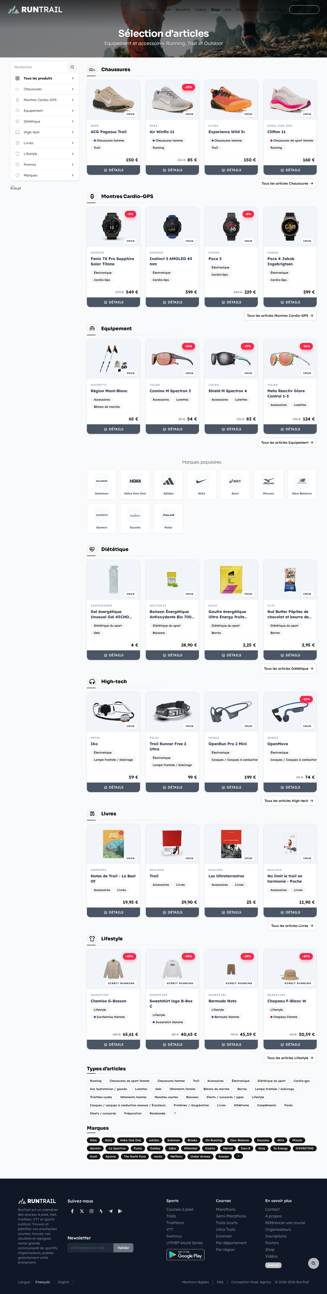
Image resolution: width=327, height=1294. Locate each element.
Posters (272, 1242)
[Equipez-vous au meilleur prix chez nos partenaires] (44, 188)
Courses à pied (179, 1209)
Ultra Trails (226, 1229)
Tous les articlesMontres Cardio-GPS (277, 315)
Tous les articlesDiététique (286, 668)
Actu (228, 9)
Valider (123, 1248)
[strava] (101, 1211)
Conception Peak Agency (251, 1282)
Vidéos (200, 9)
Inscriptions (276, 1236)
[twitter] (82, 1211)
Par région (225, 1249)
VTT (169, 1229)
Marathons (226, 1209)
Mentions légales (195, 1282)
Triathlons (175, 1222)
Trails (171, 1216)
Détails (116, 170)
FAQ (220, 1282)
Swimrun (174, 1236)
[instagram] (91, 1211)
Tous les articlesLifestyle (287, 1058)
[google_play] (120, 1211)
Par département (231, 1242)
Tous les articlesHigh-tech (286, 801)
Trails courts (227, 1222)
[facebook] (72, 1211)
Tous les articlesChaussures (285, 183)
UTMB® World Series (184, 1242)
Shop (215, 9)
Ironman (224, 1236)
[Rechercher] (72, 67)
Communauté (274, 9)
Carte (166, 9)
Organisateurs (247, 9)
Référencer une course (285, 1222)
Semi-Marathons (231, 1216)
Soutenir (273, 1265)
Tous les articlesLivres (289, 926)
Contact (272, 1209)
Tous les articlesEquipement (284, 442)
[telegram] (110, 1211)
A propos (273, 1216)
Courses (146, 9)
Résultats (183, 9)
